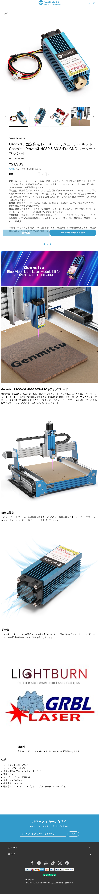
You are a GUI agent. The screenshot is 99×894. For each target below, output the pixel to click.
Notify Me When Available (73, 232)
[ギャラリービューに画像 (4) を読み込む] (80, 116)
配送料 (11, 169)
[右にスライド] (93, 117)
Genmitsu (20, 138)
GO (73, 834)
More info (47, 244)
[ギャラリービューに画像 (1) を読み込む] (18, 116)
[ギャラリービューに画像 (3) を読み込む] (59, 116)
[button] (4, 3)
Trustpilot (29, 879)
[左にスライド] (5, 117)
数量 (11, 174)
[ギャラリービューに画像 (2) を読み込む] (39, 116)
